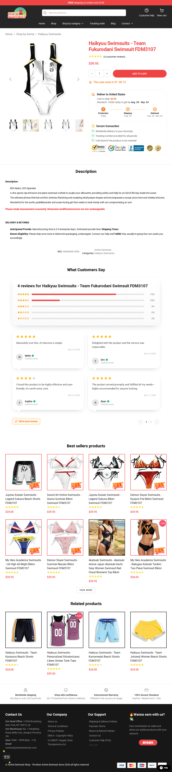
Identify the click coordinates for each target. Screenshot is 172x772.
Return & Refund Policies (102, 731)
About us (52, 721)
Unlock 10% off (7, 757)
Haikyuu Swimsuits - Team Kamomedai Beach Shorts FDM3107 (104, 656)
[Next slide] (78, 79)
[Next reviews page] (157, 422)
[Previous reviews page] (141, 422)
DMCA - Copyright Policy (60, 735)
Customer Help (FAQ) (100, 740)
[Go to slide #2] (31, 125)
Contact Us (95, 735)
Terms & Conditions (58, 726)
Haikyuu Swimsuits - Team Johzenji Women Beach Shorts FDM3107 (148, 656)
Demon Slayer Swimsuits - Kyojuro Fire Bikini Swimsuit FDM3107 (146, 499)
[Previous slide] (10, 79)
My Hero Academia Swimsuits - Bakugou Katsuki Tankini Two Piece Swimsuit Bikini (148, 564)
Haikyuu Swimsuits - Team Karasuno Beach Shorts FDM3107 (21, 656)
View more (86, 590)
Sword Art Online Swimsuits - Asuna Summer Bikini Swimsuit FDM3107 (64, 499)
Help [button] (166, 768)
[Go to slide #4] (66, 125)
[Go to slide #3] (48, 125)
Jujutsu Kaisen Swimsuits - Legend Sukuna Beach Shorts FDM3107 (22, 499)
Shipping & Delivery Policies (103, 721)
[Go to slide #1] (13, 125)
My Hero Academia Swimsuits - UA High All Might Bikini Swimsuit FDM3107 (23, 564)
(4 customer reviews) (114, 56)
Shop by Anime (25, 34)
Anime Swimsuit (102, 249)
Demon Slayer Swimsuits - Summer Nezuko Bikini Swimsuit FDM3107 (62, 564)
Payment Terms (97, 726)
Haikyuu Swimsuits (49, 34)
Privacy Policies (56, 731)
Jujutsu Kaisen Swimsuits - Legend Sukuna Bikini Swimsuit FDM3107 (105, 499)
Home (8, 34)
